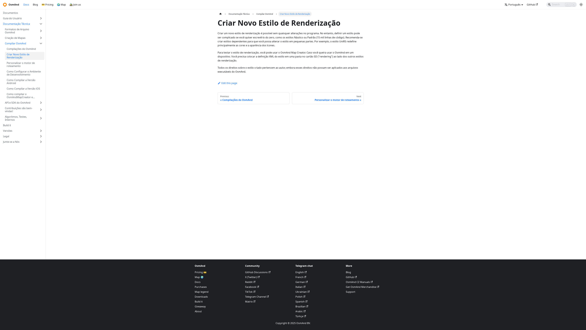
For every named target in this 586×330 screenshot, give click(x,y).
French (299, 277)
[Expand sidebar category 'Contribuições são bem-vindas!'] (41, 110)
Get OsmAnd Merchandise (361, 287)
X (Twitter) (251, 277)
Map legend (201, 291)
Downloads (201, 296)
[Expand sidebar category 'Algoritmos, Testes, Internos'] (41, 118)
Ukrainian (301, 291)
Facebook (250, 287)
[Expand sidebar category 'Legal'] (41, 136)
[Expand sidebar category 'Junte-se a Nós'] (41, 141)
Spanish (300, 301)
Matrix (249, 301)
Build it (199, 301)
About (198, 311)
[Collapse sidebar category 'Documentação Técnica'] (41, 23)
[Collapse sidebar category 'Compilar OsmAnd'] (41, 43)
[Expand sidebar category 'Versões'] (41, 130)
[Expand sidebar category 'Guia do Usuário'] (41, 18)
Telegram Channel (255, 296)
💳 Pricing (47, 4)
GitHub (531, 4)
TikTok (249, 291)
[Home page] (220, 14)
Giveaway (200, 306)
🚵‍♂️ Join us (75, 4)
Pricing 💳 (200, 272)
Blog (35, 4)
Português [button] (514, 4)
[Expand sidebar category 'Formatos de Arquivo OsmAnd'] (41, 31)
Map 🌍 (199, 277)
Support (350, 291)
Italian (299, 287)
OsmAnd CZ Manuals (358, 282)
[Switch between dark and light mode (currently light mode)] (581, 4)
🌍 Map (61, 4)
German (300, 282)
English (299, 272)
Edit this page (229, 83)
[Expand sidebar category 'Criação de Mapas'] (41, 37)
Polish (298, 296)
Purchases (201, 287)
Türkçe (299, 316)
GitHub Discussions (256, 272)
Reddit (249, 282)
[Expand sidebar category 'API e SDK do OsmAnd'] (41, 102)
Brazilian (300, 306)
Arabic (299, 311)
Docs (26, 4)
